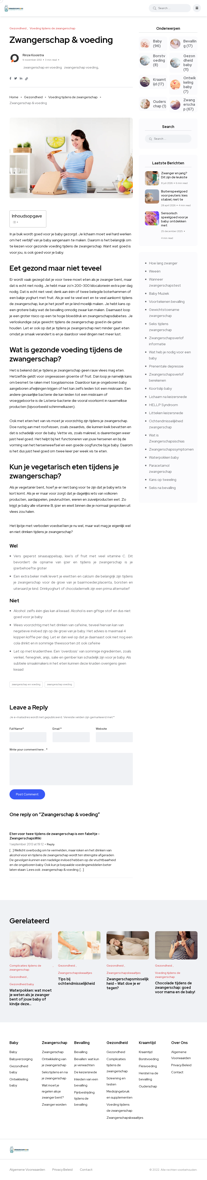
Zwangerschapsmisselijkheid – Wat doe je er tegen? (128, 983)
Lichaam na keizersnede (168, 396)
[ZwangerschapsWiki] (13, 8)
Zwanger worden (54, 1104)
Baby (13, 1052)
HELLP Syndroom (163, 404)
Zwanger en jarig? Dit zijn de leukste (174, 175)
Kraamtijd (145, 1052)
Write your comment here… (29, 749)
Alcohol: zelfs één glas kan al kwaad (41, 610)
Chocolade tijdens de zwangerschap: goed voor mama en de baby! (175, 987)
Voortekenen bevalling (167, 301)
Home (14, 97)
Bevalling (80, 1052)
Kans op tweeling (162, 479)
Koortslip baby (160, 388)
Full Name (17, 728)
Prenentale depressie (166, 366)
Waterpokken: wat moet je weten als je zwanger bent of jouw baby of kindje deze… (31, 997)
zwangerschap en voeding (42, 67)
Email (57, 728)
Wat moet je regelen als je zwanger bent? (53, 1091)
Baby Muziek (159, 293)
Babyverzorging (21, 1059)
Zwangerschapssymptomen (171, 449)
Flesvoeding (148, 1066)
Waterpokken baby (164, 457)
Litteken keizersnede (166, 413)
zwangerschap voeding (81, 67)
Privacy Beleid (181, 1065)
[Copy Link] (26, 79)
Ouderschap (148, 1086)
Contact (177, 1072)
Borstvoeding (149, 1059)
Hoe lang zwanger (163, 263)
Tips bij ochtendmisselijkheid (76, 981)
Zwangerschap (53, 1052)
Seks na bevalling (162, 487)
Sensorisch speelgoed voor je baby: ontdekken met (174, 219)
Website (101, 728)
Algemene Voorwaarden (27, 1169)
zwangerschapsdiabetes (107, 315)
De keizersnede (85, 1072)
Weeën (155, 271)
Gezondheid (33, 97)
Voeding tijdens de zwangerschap (73, 97)
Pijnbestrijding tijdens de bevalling (84, 1098)
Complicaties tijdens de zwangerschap (117, 1065)
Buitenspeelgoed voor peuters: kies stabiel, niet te (174, 195)
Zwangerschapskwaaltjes (125, 1118)
